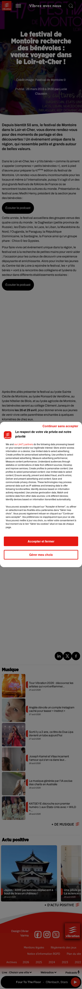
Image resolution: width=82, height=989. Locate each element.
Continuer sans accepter (60, 426)
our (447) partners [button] (23, 444)
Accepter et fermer (41, 541)
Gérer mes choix (41, 554)
